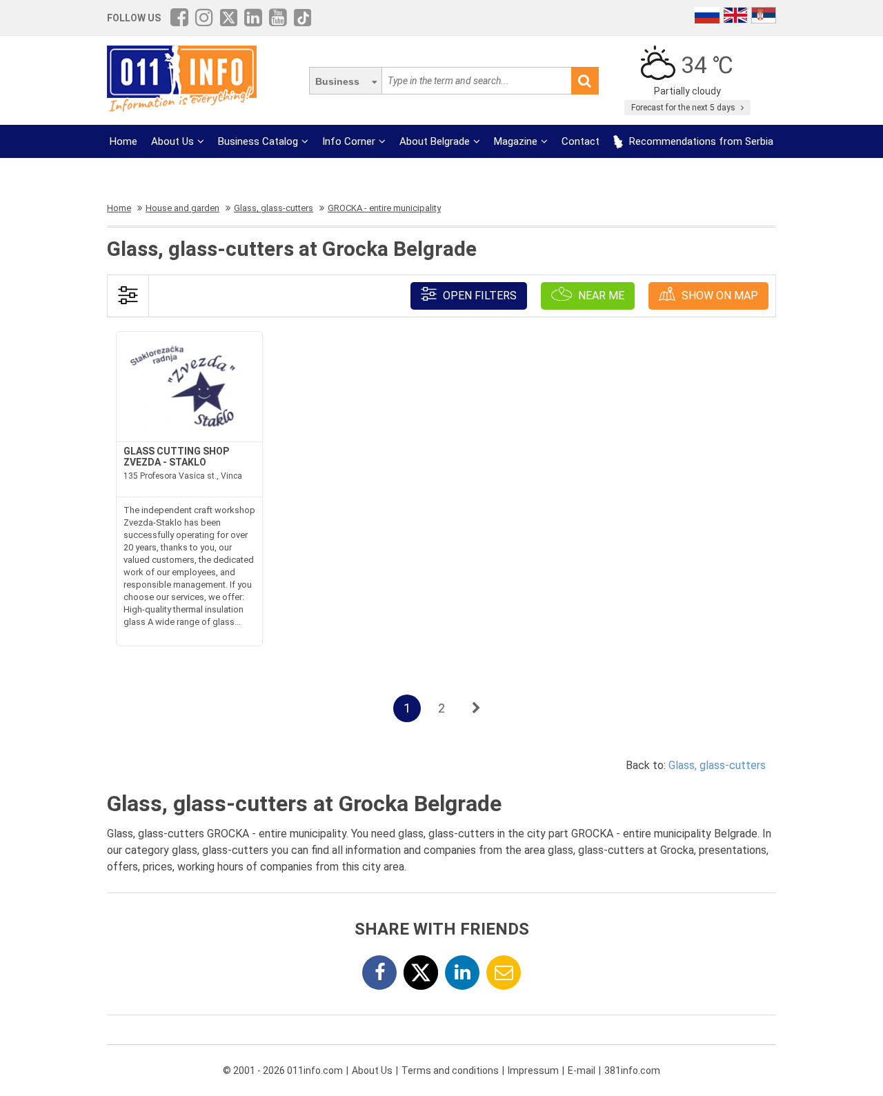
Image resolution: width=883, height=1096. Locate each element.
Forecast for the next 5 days (684, 107)
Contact (580, 141)
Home (123, 141)
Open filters (478, 295)
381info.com (632, 1070)
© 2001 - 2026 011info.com (283, 1070)
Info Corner (348, 141)
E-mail (581, 1070)
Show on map (718, 295)
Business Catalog (258, 141)
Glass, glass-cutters (717, 765)
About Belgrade (434, 141)
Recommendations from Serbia (699, 141)
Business (337, 81)
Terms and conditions (450, 1070)
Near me (599, 295)
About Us (172, 141)
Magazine (515, 141)
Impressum (533, 1070)
